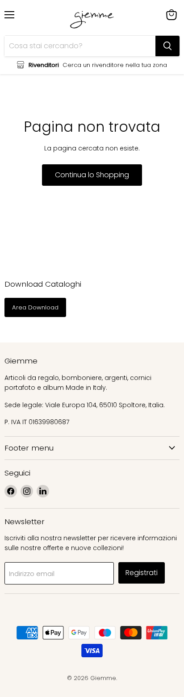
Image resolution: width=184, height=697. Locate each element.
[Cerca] (167, 46)
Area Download (35, 307)
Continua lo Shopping (92, 175)
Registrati (141, 573)
